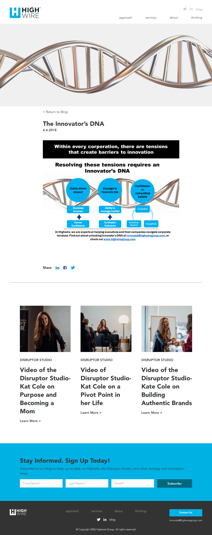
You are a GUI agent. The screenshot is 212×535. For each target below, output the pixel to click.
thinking (196, 18)
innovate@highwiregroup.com (185, 520)
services (151, 18)
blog (199, 9)
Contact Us (185, 512)
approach (125, 18)
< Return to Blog (55, 112)
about (174, 18)
